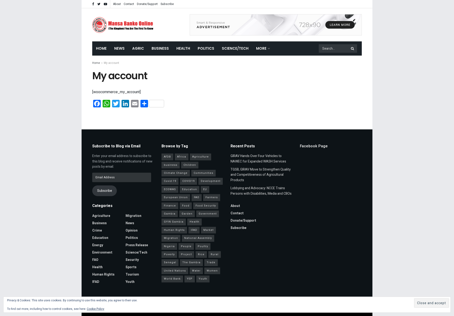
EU (205, 189)
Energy (97, 245)
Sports (131, 267)
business (170, 165)
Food (185, 206)
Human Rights (103, 274)
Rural (214, 254)
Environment (102, 252)
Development (210, 181)
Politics (206, 48)
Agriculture (101, 215)
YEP (189, 279)
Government (208, 214)
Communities (203, 173)
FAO (95, 259)
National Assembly (198, 238)
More (261, 48)
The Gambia (191, 262)
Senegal (170, 262)
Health (183, 48)
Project (186, 254)
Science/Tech (235, 48)
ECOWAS (170, 189)
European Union (176, 197)
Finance (170, 206)
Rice (201, 254)
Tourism (132, 274)
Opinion (132, 230)
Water (196, 271)
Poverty (169, 254)
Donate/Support (147, 4)
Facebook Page (314, 146)
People (186, 246)
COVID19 (188, 181)
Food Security (206, 206)
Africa (181, 157)
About (117, 4)
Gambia (169, 214)
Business (160, 48)
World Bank (172, 279)
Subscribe (167, 4)
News (119, 48)
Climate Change (176, 173)
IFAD (95, 281)
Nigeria (169, 246)
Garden (187, 214)
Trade (211, 262)
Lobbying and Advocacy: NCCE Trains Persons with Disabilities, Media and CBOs (261, 191)
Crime (97, 230)
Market (208, 230)
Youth (130, 281)
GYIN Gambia (173, 222)
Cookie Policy (95, 309)
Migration (133, 215)
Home (101, 48)
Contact (129, 4)
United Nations (175, 271)
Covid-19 (170, 181)
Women (212, 271)
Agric (138, 48)
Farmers (211, 197)
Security (132, 259)
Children (189, 165)
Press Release (137, 245)
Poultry (203, 246)
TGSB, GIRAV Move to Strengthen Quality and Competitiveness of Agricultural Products (261, 175)
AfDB (167, 157)
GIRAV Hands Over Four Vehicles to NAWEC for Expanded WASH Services (258, 159)
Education (100, 237)
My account (111, 63)
